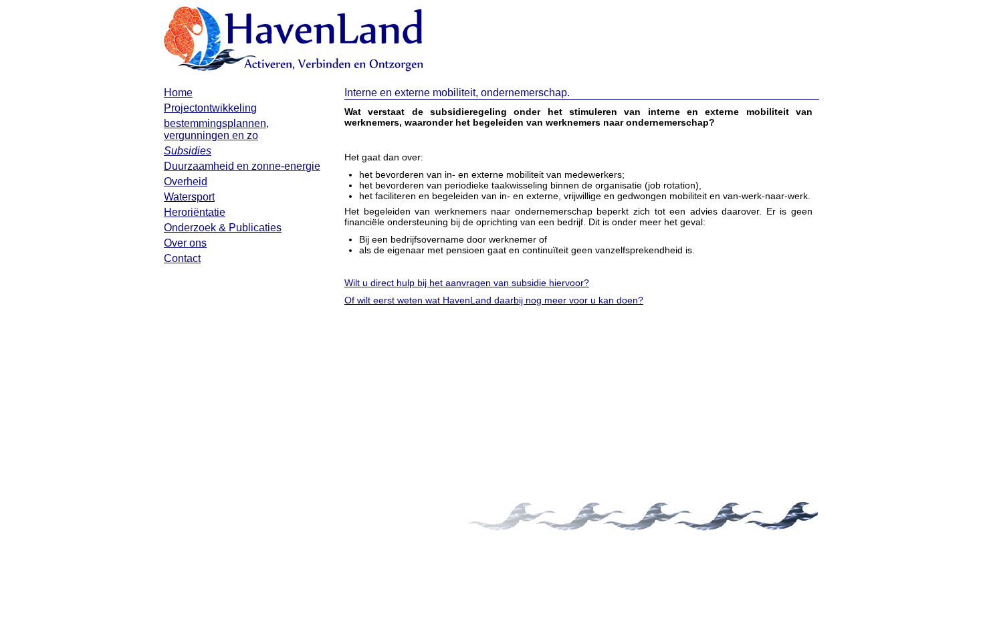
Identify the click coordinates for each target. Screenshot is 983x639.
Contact (182, 258)
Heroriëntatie (194, 212)
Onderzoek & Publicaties (223, 227)
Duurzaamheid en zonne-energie (242, 166)
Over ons (185, 243)
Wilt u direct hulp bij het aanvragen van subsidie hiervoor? (466, 282)
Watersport (189, 197)
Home (178, 92)
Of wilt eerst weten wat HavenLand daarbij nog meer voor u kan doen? (493, 300)
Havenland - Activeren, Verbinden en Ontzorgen (294, 40)
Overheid (185, 181)
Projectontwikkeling (210, 108)
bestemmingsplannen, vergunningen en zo (216, 129)
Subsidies (187, 150)
